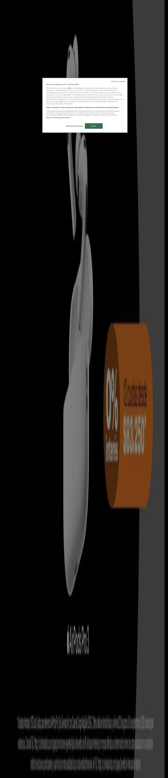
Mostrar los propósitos (74, 126)
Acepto (93, 126)
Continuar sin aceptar (118, 81)
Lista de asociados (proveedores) (58, 118)
